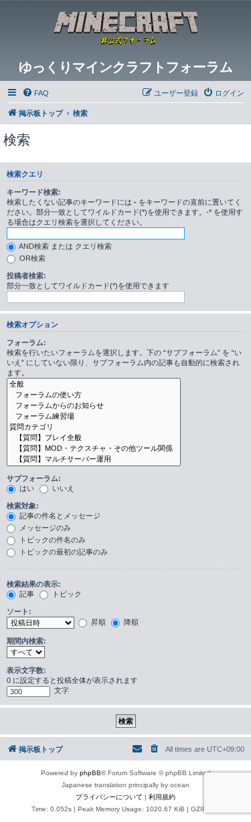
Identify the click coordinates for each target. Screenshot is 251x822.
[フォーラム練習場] (93, 416)
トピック (66, 594)
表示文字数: (26, 670)
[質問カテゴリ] (93, 427)
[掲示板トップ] (126, 29)
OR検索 (31, 258)
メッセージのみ (44, 528)
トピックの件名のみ (51, 540)
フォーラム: (26, 342)
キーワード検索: (34, 192)
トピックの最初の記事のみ (62, 552)
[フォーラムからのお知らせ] (93, 406)
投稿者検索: (26, 276)
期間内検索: (26, 641)
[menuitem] (35, 93)
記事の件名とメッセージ (58, 516)
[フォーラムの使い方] (93, 395)
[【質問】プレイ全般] (93, 438)
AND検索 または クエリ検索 (64, 246)
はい (25, 488)
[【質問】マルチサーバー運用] (93, 459)
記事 (25, 594)
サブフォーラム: (34, 478)
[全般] (93, 384)
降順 (130, 622)
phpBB (90, 773)
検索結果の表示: (34, 584)
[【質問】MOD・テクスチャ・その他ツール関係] (93, 448)
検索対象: (23, 506)
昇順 (97, 622)
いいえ (62, 488)
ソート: (19, 611)
